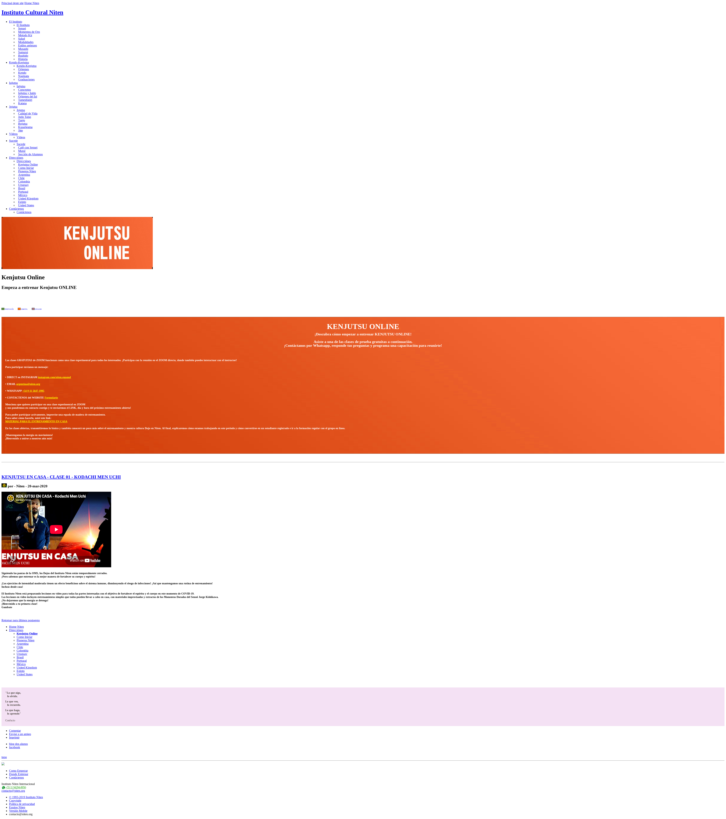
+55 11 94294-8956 (15, 787)
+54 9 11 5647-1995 (33, 390)
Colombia (24, 181)
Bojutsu (22, 123)
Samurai (23, 52)
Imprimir (14, 737)
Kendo (22, 72)
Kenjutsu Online (28, 164)
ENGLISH (38, 309)
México (22, 195)
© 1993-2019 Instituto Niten (26, 797)
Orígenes (23, 69)
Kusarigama (25, 127)
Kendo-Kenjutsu (19, 62)
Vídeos (13, 133)
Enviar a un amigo (20, 734)
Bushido (23, 55)
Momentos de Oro (29, 31)
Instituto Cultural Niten (32, 12)
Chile (21, 178)
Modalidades (25, 42)
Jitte (20, 130)
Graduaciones (26, 79)
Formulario (51, 397)
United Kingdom (28, 198)
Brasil (21, 188)
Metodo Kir (25, 35)
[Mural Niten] (4, 486)
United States (26, 205)
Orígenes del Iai (27, 96)
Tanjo (21, 120)
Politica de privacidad (22, 804)
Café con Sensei (27, 147)
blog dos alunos (18, 743)
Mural (21, 150)
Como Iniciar (26, 168)
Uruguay (23, 185)
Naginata (23, 76)
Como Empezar (18, 770)
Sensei (22, 28)
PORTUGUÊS (9, 309)
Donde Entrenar (18, 774)
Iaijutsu (13, 82)
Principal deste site (13, 3)
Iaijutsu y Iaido (27, 93)
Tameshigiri (25, 99)
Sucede (13, 140)
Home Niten (31, 3)
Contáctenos (16, 208)
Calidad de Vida (27, 113)
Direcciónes (16, 157)
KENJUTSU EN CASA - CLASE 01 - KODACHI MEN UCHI (61, 477)
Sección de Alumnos (30, 154)
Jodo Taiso (24, 116)
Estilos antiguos (27, 45)
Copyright (15, 800)
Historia (23, 59)
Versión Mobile (18, 810)
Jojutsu (13, 106)
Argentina (24, 174)
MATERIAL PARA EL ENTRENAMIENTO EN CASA (36, 421)
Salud (21, 38)
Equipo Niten (17, 807)
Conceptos (24, 89)
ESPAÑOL (24, 309)
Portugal (23, 191)
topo (4, 757)
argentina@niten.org (28, 384)
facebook (14, 747)
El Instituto (15, 21)
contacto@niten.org (13, 790)
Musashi (23, 48)
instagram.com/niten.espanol (54, 377)
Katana (22, 103)
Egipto (22, 202)
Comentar (15, 730)
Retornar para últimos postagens (21, 620)
